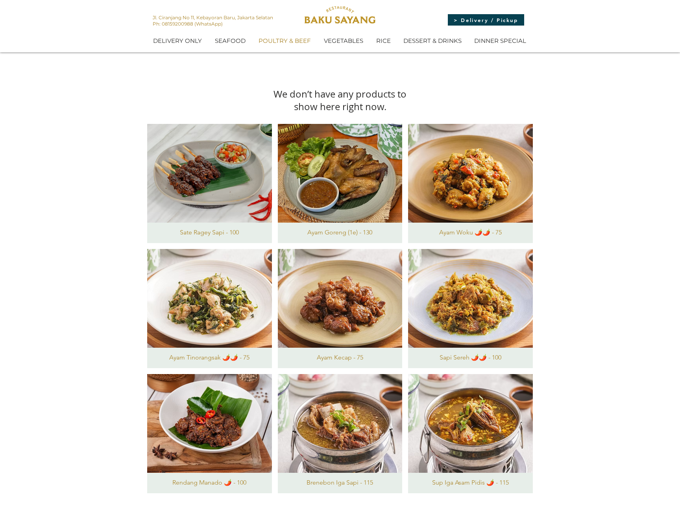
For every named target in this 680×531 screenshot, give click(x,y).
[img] (209, 183)
